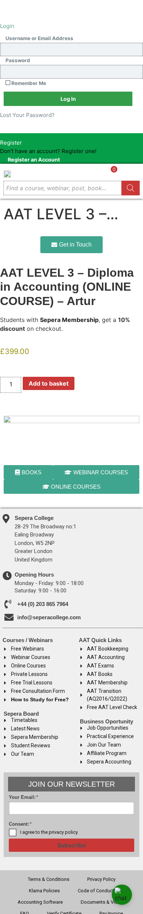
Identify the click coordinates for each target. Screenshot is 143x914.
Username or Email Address (39, 38)
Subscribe (71, 845)
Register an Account (34, 159)
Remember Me (28, 83)
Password (18, 60)
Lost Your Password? (27, 114)
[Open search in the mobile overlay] (71, 188)
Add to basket (49, 383)
